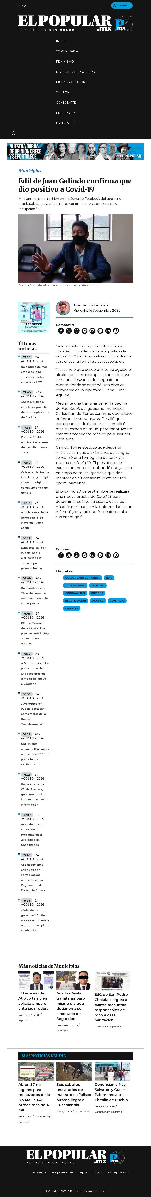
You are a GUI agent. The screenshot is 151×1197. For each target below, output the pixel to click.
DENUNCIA (123, 5)
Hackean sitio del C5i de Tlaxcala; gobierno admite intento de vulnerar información (34, 794)
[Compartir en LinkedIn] (108, 331)
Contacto (97, 1172)
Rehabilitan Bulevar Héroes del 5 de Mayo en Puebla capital (34, 520)
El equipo (82, 1172)
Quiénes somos (38, 1172)
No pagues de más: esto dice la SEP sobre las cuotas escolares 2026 (34, 374)
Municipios (29, 170)
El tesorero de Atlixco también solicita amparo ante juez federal (34, 1001)
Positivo (97, 585)
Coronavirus (75, 593)
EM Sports (64, 113)
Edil (109, 577)
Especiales (65, 123)
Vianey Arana (64, 1111)
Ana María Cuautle (29, 1015)
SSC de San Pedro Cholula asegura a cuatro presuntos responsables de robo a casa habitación (111, 1007)
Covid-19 (97, 593)
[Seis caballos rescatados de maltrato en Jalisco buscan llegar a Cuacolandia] (74, 1071)
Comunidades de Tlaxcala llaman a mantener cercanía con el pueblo (34, 595)
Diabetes (71, 608)
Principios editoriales (62, 1172)
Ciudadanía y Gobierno (108, 1111)
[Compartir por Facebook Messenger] (100, 331)
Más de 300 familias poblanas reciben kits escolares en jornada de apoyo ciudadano (35, 673)
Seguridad (24, 1020)
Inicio (61, 41)
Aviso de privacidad (117, 1172)
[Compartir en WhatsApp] (77, 331)
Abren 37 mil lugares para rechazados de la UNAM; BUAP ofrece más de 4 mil (34, 1097)
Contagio (117, 600)
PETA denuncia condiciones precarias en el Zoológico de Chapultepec (31, 834)
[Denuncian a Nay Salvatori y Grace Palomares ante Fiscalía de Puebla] (112, 1071)
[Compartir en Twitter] (69, 331)
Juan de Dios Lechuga (90, 305)
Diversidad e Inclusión (75, 72)
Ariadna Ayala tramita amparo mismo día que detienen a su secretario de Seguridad (70, 1006)
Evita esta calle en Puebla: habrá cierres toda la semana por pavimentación (33, 558)
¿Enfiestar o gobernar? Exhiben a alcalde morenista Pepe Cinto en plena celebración (35, 920)
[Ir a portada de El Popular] (75, 23)
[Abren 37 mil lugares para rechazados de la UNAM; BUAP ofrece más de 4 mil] (36, 1071)
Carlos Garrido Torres (82, 577)
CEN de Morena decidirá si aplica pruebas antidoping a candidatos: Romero (35, 633)
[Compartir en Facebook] (61, 331)
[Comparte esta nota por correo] (92, 331)
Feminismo (65, 61)
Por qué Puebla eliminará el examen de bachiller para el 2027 (35, 444)
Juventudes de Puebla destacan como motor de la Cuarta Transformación (33, 714)
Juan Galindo (75, 585)
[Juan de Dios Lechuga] (63, 308)
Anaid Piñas (25, 1116)
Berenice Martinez (105, 1106)
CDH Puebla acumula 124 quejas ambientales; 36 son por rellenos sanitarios (35, 754)
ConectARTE (66, 102)
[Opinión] (75, 151)
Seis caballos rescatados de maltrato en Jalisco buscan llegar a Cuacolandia (73, 1094)
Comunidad (65, 51)
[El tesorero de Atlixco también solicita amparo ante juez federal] (36, 980)
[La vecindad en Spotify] (34, 317)
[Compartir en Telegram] (84, 331)
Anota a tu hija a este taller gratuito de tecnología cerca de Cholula (35, 409)
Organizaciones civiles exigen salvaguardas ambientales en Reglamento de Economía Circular (34, 877)
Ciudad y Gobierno (72, 82)
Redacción (100, 1026)
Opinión (63, 92)
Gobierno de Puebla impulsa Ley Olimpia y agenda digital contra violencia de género (35, 482)
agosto (98, 600)
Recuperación (75, 600)
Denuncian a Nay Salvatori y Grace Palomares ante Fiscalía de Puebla (111, 1092)
